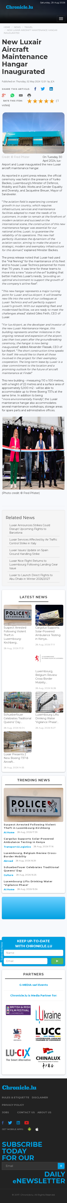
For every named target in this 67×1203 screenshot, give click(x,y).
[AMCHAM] (18, 1034)
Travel (28, 27)
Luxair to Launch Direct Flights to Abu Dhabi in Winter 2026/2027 (31, 577)
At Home (9, 832)
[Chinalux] (48, 1058)
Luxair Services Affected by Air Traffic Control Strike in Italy (33, 541)
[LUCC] (48, 1034)
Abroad (8, 861)
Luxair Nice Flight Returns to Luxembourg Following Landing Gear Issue (33, 564)
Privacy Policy (13, 1104)
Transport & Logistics (17, 846)
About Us (44, 1112)
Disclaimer (40, 1097)
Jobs (5, 1112)
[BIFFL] (18, 1010)
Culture (8, 875)
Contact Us (26, 1112)
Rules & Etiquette (15, 1097)
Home (7, 27)
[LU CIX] (18, 1054)
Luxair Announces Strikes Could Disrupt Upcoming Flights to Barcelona (29, 529)
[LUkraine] (48, 1014)
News (17, 27)
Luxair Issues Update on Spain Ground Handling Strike (28, 552)
